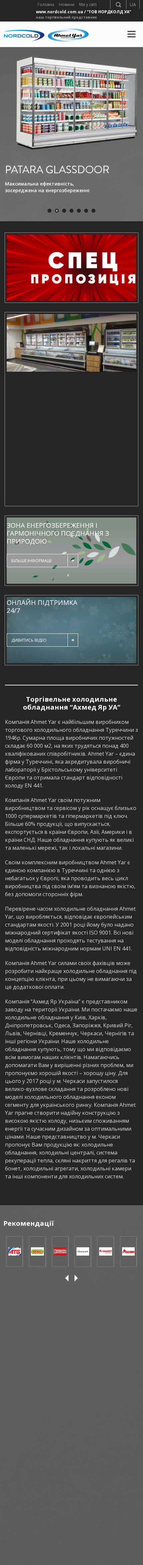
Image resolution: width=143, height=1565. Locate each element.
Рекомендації (28, 1223)
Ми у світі (88, 4)
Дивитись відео (29, 640)
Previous (15, 407)
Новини (66, 4)
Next (128, 407)
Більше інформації (31, 561)
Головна (46, 4)
